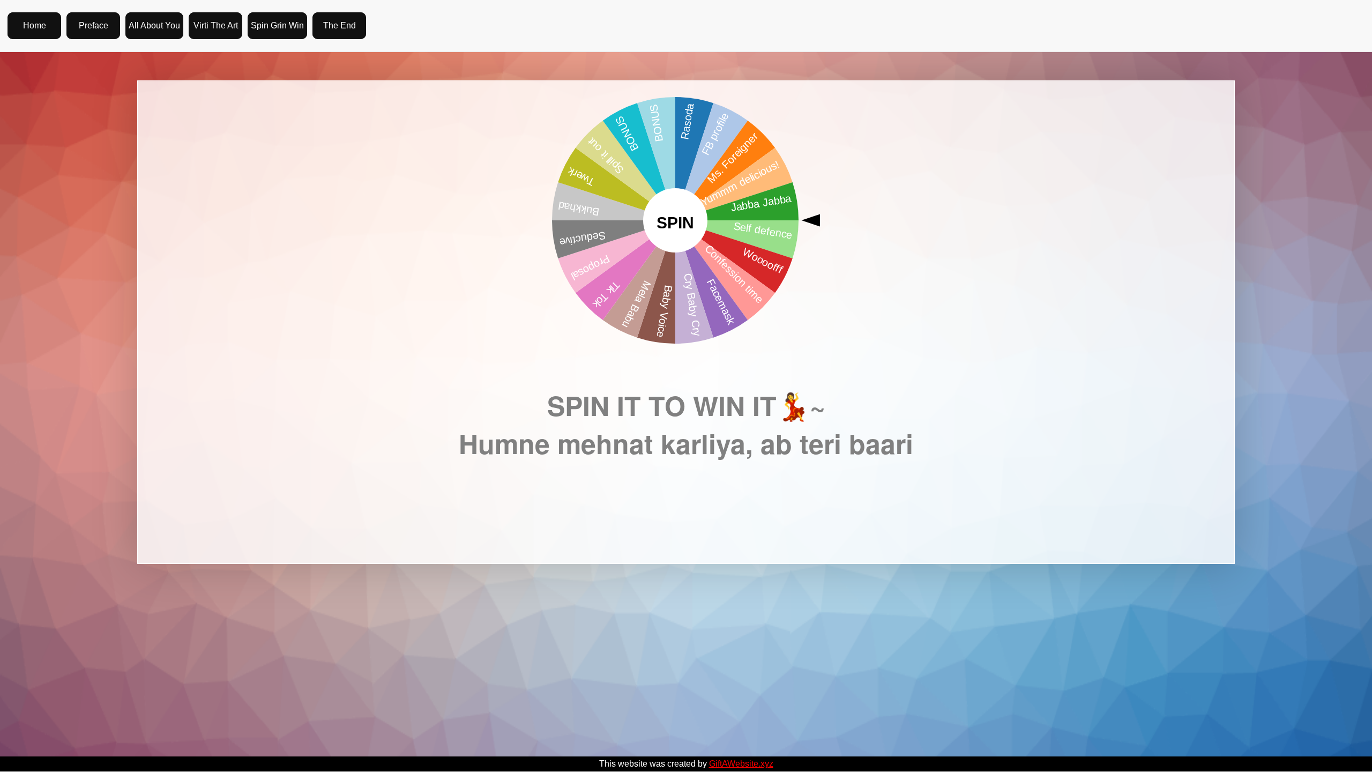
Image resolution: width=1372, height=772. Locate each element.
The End (339, 25)
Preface (93, 25)
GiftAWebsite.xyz (741, 763)
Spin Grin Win (277, 25)
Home (34, 25)
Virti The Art (215, 25)
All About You (154, 25)
